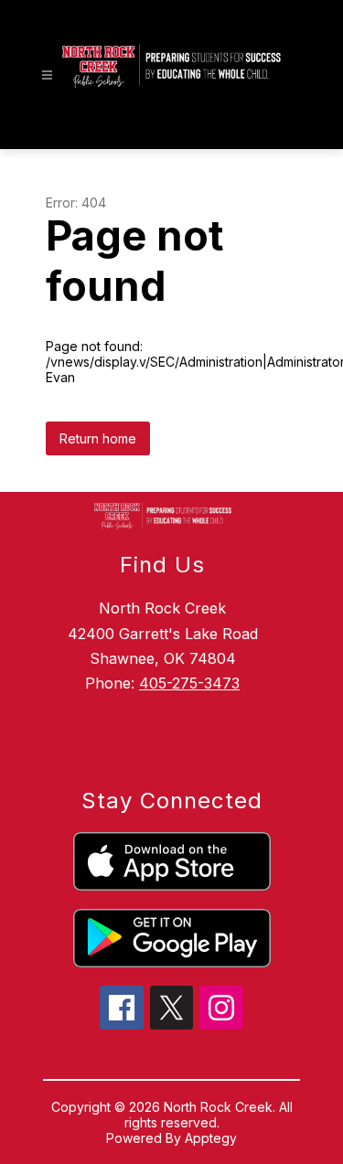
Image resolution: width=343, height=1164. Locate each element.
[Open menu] (47, 75)
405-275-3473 (189, 683)
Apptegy (211, 1138)
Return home (97, 438)
